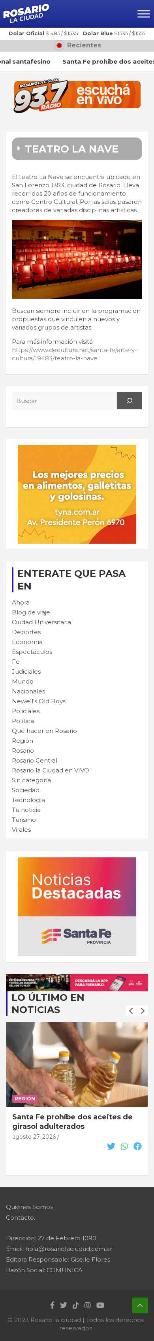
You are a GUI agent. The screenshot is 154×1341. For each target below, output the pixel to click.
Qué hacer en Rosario (44, 731)
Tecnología (28, 800)
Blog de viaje (31, 612)
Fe (16, 661)
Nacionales (28, 691)
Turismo (24, 819)
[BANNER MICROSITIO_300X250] (77, 861)
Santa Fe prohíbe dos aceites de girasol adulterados (72, 1121)
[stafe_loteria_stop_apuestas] (77, 978)
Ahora (21, 602)
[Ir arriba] (140, 1305)
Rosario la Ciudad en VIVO (50, 770)
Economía (27, 642)
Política (23, 721)
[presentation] (131, 1011)
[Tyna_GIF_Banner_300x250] (77, 449)
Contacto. (20, 1217)
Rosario (23, 750)
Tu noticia (26, 810)
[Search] (129, 400)
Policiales (25, 711)
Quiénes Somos (29, 1207)
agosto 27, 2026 (34, 1136)
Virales (21, 829)
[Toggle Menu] (143, 13)
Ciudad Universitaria (41, 622)
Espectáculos (32, 651)
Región (22, 740)
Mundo (23, 681)
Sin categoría (31, 780)
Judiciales (26, 671)
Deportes (26, 632)
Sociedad (25, 790)
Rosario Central (34, 760)
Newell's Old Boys (39, 701)
